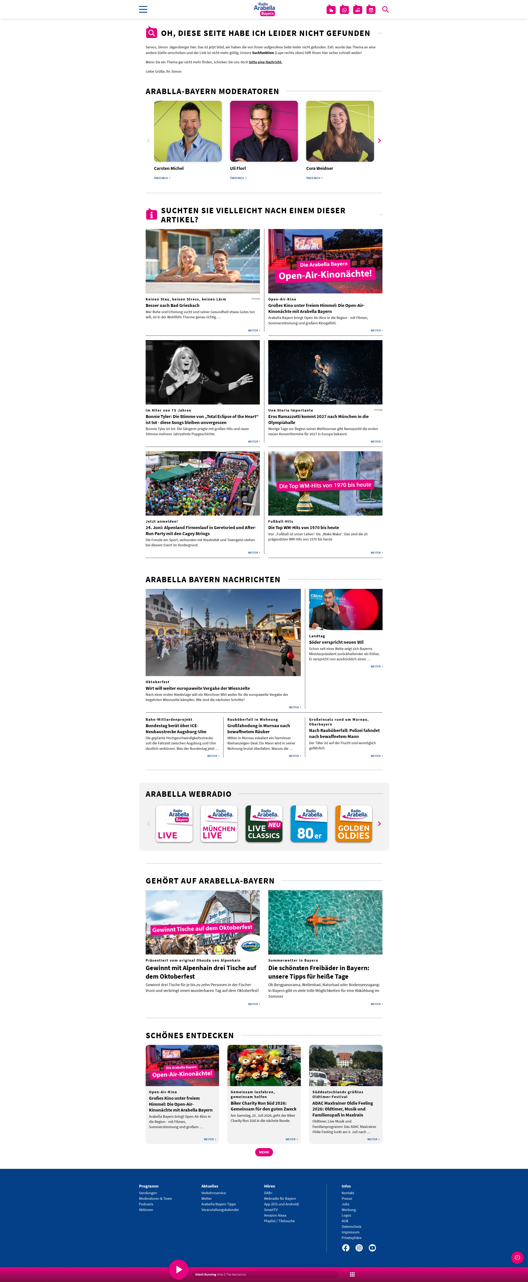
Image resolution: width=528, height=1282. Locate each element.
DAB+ (268, 1192)
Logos (346, 1215)
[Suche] (385, 9)
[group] (174, 823)
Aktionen (146, 1209)
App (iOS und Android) (281, 1204)
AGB (345, 1220)
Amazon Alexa (275, 1215)
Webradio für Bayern (280, 1198)
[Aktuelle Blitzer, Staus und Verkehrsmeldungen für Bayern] (358, 10)
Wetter (206, 1198)
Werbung (349, 1209)
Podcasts (146, 1204)
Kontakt (348, 1192)
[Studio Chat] (344, 10)
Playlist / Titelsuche (279, 1220)
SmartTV (271, 1209)
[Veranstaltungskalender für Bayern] (371, 10)
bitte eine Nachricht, (265, 62)
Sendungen (148, 1192)
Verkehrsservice (213, 1192)
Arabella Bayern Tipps (218, 1204)
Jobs (345, 1204)
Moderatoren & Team (155, 1198)
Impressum (351, 1232)
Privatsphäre (351, 1237)
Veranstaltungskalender (220, 1209)
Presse (347, 1198)
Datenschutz (351, 1226)
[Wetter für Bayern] (331, 10)
